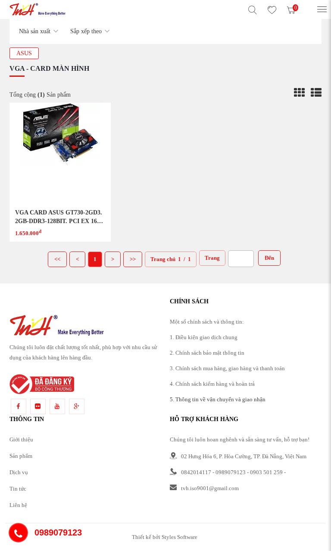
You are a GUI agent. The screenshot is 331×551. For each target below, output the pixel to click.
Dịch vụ (18, 472)
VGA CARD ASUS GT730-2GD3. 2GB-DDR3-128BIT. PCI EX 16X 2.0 (58, 221)
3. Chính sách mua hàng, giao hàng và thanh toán (227, 368)
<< (57, 259)
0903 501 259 (266, 472)
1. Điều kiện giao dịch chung (203, 337)
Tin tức (17, 488)
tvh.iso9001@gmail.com (210, 488)
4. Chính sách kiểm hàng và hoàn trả (212, 384)
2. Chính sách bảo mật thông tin (207, 352)
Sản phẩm (20, 456)
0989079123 (230, 472)
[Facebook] (18, 406)
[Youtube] (57, 406)
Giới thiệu (21, 439)
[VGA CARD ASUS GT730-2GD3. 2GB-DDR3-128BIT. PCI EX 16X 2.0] (60, 153)
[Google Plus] (76, 406)
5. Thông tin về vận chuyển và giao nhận (217, 399)
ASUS (24, 53)
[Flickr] (38, 406)
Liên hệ (18, 505)
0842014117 (196, 472)
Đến (269, 258)
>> (133, 259)
